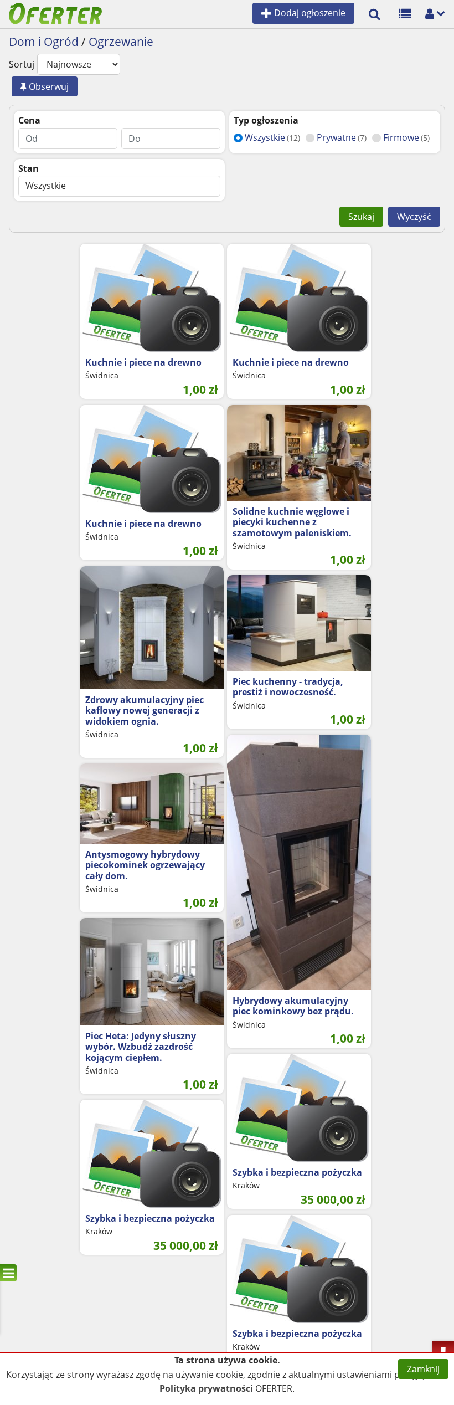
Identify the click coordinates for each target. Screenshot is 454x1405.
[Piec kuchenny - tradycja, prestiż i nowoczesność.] (299, 623)
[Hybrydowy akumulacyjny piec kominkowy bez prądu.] (299, 862)
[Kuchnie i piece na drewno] (152, 298)
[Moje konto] (429, 13)
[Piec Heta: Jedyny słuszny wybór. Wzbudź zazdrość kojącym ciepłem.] (152, 971)
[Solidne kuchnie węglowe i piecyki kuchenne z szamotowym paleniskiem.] (299, 453)
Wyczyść (414, 217)
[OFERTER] (55, 13)
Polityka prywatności (206, 1388)
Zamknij (423, 1369)
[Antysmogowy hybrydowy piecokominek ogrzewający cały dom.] (152, 803)
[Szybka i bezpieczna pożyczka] (299, 1108)
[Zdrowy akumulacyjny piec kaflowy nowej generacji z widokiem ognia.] (152, 627)
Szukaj (361, 217)
